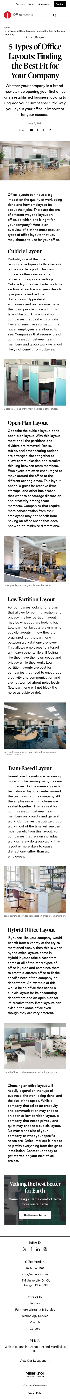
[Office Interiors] (18, 14)
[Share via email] (31, 130)
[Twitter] (24, 1249)
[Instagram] (45, 1249)
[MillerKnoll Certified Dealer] (35, 1374)
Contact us (34, 1150)
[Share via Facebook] (37, 130)
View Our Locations (33, 1360)
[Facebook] (31, 1249)
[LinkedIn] (38, 1249)
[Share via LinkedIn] (50, 130)
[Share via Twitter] (43, 130)
